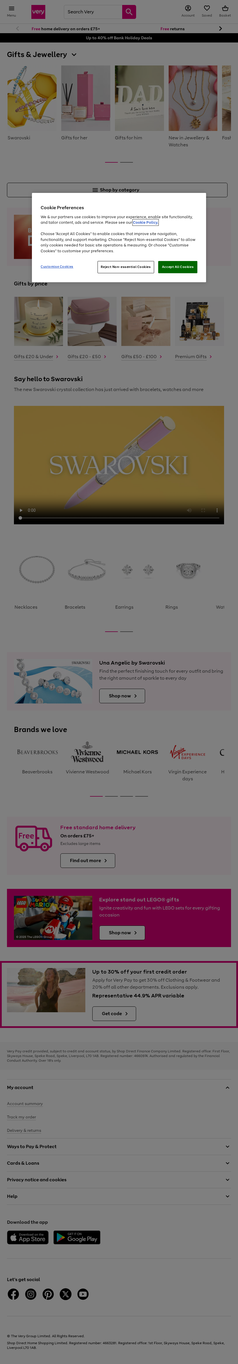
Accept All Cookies (178, 266)
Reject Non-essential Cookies (126, 266)
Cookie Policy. (145, 222)
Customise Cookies (57, 266)
